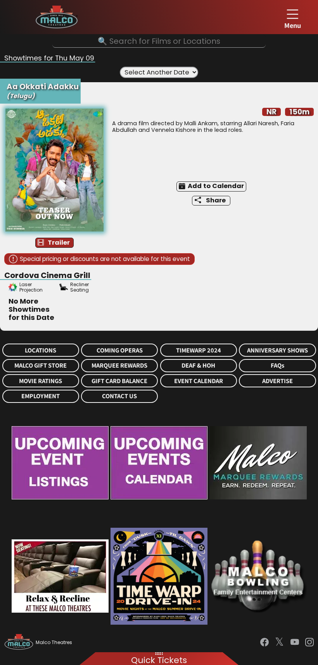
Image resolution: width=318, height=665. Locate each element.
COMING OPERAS (120, 350)
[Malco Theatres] (20, 642)
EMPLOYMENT (40, 396)
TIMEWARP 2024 (198, 350)
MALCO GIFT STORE (40, 365)
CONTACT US (119, 396)
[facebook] (264, 642)
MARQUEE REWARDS (119, 365)
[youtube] (294, 642)
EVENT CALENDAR (198, 381)
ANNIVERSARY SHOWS (277, 350)
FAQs (277, 365)
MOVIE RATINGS (40, 381)
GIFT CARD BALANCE (119, 381)
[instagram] (309, 642)
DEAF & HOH (198, 365)
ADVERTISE (277, 381)
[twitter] (279, 642)
